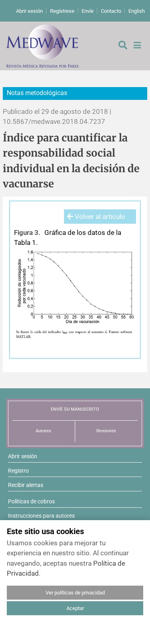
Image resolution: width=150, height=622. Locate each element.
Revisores (106, 430)
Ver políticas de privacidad (75, 593)
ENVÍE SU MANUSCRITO (75, 409)
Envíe (88, 11)
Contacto (111, 11)
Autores (43, 430)
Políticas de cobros (31, 501)
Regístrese (62, 11)
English (136, 11)
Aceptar (75, 608)
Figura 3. (27, 232)
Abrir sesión (29, 11)
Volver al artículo (99, 217)
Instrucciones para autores (41, 516)
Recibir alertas (25, 485)
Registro (18, 470)
